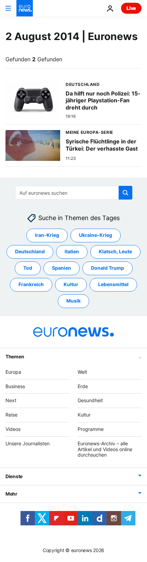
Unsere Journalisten (27, 443)
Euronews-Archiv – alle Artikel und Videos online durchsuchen (105, 449)
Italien (72, 252)
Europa (13, 372)
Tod (27, 268)
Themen (14, 356)
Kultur (71, 285)
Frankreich (31, 285)
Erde (83, 386)
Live (131, 8)
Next (10, 401)
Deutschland (30, 252)
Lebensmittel (113, 285)
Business (15, 386)
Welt (82, 372)
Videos (13, 429)
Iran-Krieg (47, 235)
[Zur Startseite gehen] (24, 8)
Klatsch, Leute (115, 252)
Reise (11, 415)
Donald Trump (107, 268)
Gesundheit (90, 401)
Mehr (11, 494)
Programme (91, 429)
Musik (73, 301)
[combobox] (73, 193)
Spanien (61, 268)
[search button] (125, 193)
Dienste (14, 477)
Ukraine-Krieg (95, 235)
